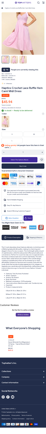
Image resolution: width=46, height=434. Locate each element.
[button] (43, 3)
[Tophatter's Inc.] (23, 3)
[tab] (34, 237)
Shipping (4, 107)
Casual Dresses (10, 79)
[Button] (43, 114)
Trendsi (9, 77)
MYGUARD (39, 340)
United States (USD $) (8, 409)
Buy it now (23, 166)
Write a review (23, 315)
